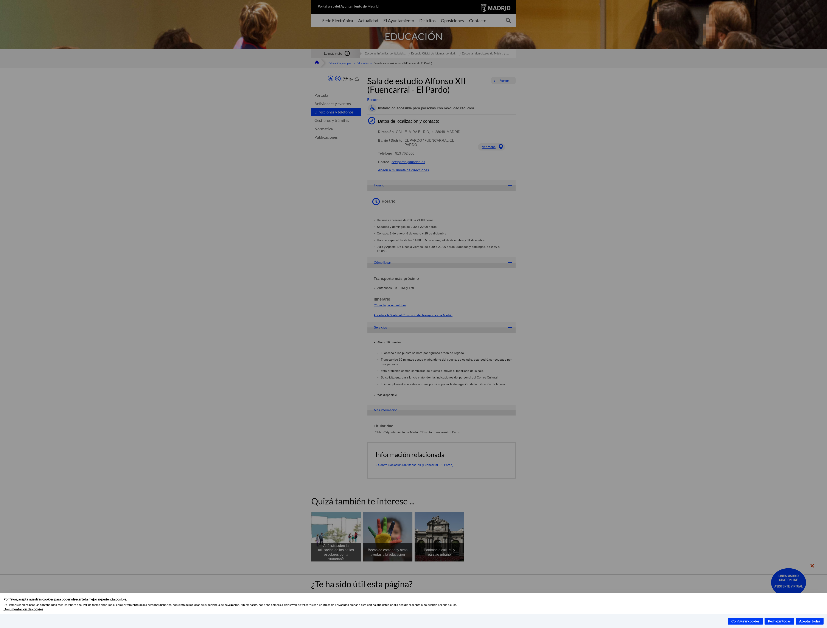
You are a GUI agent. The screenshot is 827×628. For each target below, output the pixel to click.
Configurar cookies (745, 621)
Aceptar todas (809, 621)
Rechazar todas (779, 621)
